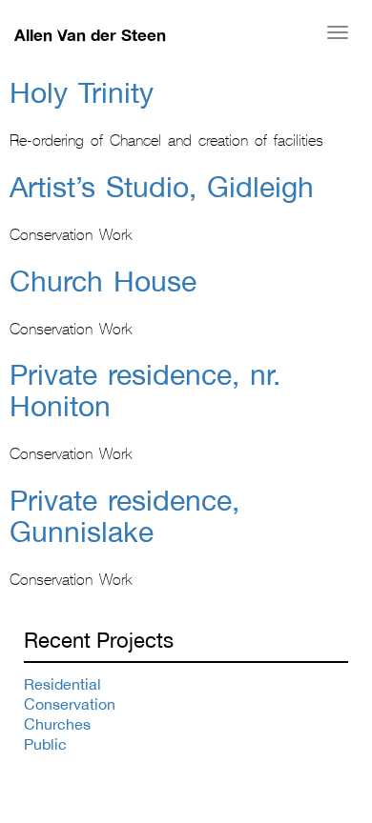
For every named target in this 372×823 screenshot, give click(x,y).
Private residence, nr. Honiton (145, 389)
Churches (57, 724)
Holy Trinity (82, 92)
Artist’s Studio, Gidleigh (162, 186)
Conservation (69, 704)
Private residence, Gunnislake (124, 515)
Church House (103, 280)
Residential (62, 684)
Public (45, 744)
